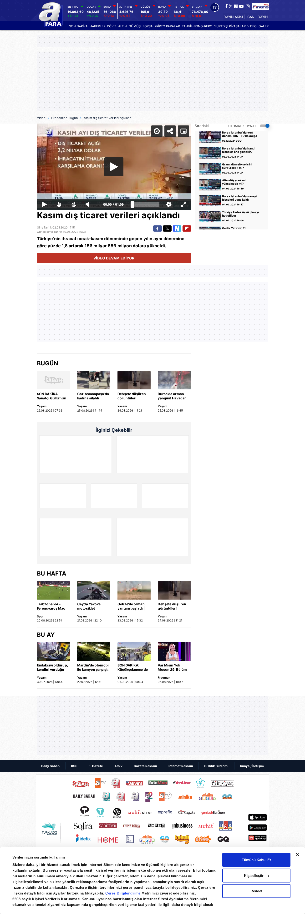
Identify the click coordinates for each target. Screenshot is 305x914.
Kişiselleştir (254, 875)
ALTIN (122, 26)
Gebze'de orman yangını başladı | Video (131, 606)
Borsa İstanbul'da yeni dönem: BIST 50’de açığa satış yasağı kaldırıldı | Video (239, 134)
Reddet (256, 891)
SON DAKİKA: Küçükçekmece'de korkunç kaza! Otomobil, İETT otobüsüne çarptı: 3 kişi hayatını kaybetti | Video (133, 667)
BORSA (147, 26)
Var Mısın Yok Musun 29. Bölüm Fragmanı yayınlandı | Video (172, 667)
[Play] (113, 166)
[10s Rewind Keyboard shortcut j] (59, 204)
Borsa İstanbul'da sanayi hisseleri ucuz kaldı (239, 198)
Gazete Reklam (145, 766)
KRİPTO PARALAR (167, 26)
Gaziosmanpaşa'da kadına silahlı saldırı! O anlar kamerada (93, 396)
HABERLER (97, 26)
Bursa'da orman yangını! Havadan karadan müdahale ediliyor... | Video (173, 396)
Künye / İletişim (252, 766)
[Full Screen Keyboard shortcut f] (183, 204)
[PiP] (183, 131)
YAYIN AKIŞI (233, 17)
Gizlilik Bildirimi (216, 766)
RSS (74, 766)
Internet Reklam (180, 766)
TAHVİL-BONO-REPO (197, 26)
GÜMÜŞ (135, 26)
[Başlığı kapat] (297, 854)
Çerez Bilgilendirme (123, 893)
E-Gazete (96, 766)
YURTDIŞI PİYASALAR (230, 26)
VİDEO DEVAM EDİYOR (114, 258)
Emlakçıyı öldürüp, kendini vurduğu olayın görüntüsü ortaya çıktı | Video (52, 667)
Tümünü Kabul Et (256, 860)
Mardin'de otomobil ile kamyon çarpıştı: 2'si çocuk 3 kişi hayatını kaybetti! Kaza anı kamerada (93, 667)
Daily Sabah (50, 766)
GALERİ (264, 26)
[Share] (170, 131)
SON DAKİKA (78, 26)
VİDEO (252, 26)
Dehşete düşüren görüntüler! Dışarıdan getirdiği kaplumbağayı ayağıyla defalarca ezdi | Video (132, 396)
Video (41, 118)
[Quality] (168, 204)
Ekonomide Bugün (64, 118)
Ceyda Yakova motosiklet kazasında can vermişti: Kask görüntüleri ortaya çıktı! (92, 606)
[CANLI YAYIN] (256, 17)
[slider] (146, 204)
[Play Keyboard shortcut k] (44, 204)
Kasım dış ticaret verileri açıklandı (107, 118)
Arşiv (118, 766)
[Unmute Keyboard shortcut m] (88, 204)
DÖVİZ (111, 26)
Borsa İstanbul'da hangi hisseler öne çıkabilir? (238, 150)
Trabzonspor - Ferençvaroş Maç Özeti (51, 606)
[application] (114, 167)
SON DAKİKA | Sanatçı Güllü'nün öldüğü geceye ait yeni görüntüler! (51, 396)
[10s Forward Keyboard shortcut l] (73, 204)
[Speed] (157, 131)
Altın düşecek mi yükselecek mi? (234, 182)
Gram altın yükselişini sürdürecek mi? (237, 166)
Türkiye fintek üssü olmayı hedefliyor (240, 214)
